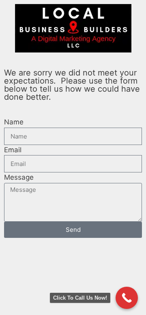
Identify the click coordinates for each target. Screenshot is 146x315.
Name (14, 122)
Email (12, 150)
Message (19, 177)
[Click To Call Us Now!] (127, 298)
